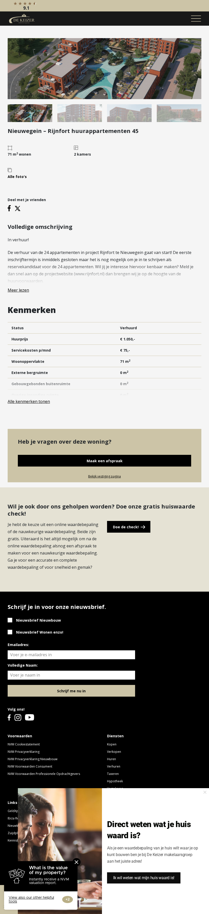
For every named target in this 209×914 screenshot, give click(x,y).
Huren (111, 759)
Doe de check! (126, 527)
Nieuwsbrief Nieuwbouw (38, 620)
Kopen (111, 744)
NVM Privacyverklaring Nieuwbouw (32, 759)
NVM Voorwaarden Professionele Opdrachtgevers (44, 774)
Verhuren (113, 766)
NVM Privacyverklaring (24, 752)
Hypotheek (115, 781)
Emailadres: (18, 644)
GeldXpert (15, 811)
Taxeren (113, 774)
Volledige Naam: (23, 665)
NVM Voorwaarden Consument (30, 766)
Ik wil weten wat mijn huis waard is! (143, 877)
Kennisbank (16, 840)
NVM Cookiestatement (24, 744)
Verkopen (114, 752)
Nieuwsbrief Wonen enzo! (39, 632)
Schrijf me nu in (71, 690)
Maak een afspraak (105, 460)
